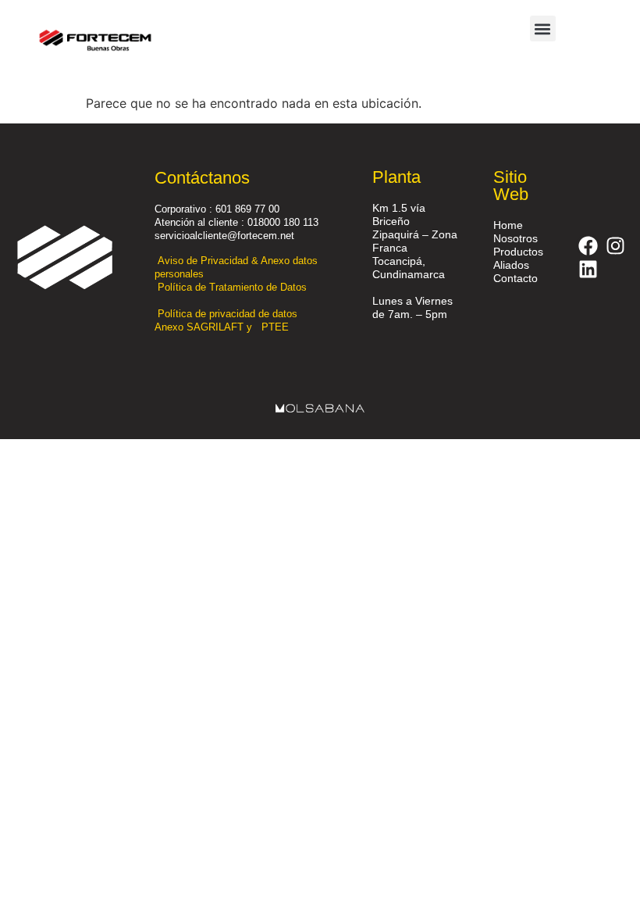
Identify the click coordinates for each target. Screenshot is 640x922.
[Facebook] (587, 245)
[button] (543, 28)
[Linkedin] (587, 269)
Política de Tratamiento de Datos (234, 287)
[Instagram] (615, 245)
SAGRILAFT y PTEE (238, 327)
